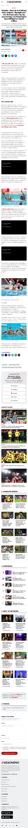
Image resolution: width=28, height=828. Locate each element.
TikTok (15, 396)
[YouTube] (16, 825)
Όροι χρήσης (4, 788)
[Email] (15, 355)
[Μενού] (2, 2)
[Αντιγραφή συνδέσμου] (19, 355)
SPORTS (7, 5)
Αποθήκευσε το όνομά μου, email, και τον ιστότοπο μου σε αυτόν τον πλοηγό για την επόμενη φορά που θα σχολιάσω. (14, 748)
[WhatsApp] (9, 56)
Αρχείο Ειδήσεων (5, 779)
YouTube (15, 393)
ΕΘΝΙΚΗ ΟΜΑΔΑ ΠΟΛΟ (14, 364)
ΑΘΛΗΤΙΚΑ (4, 364)
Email (3, 741)
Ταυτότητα (3, 782)
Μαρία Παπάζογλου (6, 49)
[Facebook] (2, 56)
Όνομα (3, 735)
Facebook (15, 385)
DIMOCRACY (4, 801)
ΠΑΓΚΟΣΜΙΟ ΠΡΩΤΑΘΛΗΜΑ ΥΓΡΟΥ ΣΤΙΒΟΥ (11, 367)
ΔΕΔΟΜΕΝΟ (14, 697)
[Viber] (12, 56)
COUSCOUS (4, 798)
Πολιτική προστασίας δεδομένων (8, 786)
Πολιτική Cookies (5, 784)
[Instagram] (6, 825)
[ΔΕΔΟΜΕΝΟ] (14, 2)
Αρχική (2, 5)
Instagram (15, 389)
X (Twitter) (15, 400)
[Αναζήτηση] (26, 2)
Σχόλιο (3, 723)
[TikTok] (9, 825)
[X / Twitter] (6, 56)
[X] (13, 825)
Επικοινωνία (4, 790)
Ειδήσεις (19, 694)
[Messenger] (15, 56)
